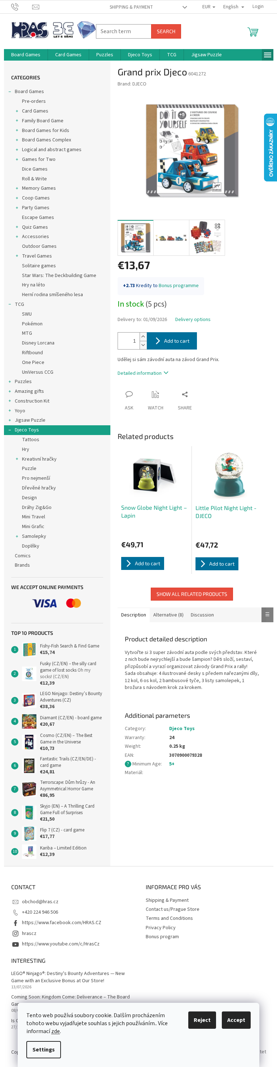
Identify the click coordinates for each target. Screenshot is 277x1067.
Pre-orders (34, 101)
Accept (236, 1020)
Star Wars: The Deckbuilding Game (59, 275)
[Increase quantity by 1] (143, 337)
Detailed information (140, 373)
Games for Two (39, 159)
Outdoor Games (39, 246)
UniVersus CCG (37, 372)
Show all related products (192, 594)
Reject (202, 1020)
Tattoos (30, 439)
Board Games (29, 91)
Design (29, 497)
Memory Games (39, 188)
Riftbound (32, 352)
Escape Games (38, 217)
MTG (27, 333)
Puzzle (29, 468)
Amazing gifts (29, 391)
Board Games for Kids (45, 130)
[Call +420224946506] (21, 6)
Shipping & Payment (131, 7)
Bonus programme (179, 285)
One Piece (33, 362)
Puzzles (23, 381)
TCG (19, 304)
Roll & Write (34, 179)
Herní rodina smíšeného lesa (52, 294)
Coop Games (36, 198)
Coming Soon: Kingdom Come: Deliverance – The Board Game (70, 1000)
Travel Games (37, 256)
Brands (22, 565)
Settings (43, 1050)
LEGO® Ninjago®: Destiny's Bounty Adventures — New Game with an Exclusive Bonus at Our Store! (68, 977)
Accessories (35, 236)
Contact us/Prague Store (172, 909)
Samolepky (34, 536)
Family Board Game (42, 120)
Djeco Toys (27, 430)
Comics (23, 555)
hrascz (29, 933)
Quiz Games (35, 227)
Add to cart (176, 341)
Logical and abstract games (52, 149)
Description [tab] (133, 615)
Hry (25, 449)
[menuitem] (26, 55)
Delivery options (193, 319)
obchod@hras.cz (40, 901)
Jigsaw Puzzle (30, 420)
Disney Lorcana (38, 343)
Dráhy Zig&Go (37, 507)
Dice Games (35, 169)
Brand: (132, 84)
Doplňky (30, 546)
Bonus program (162, 936)
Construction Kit (32, 401)
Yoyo (20, 410)
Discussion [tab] (202, 615)
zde (55, 1031)
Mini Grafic (33, 526)
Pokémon (32, 324)
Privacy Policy (161, 927)
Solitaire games (39, 265)
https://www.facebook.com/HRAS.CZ (61, 922)
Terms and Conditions (169, 918)
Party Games (35, 207)
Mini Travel (33, 517)
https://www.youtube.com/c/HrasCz (61, 944)
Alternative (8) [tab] (168, 615)
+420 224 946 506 (40, 912)
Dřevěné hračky (39, 488)
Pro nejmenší (36, 478)
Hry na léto (33, 285)
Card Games (35, 111)
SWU (27, 314)
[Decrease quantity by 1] (143, 345)
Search (166, 31)
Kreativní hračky (39, 459)
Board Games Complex (46, 140)
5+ (172, 764)
